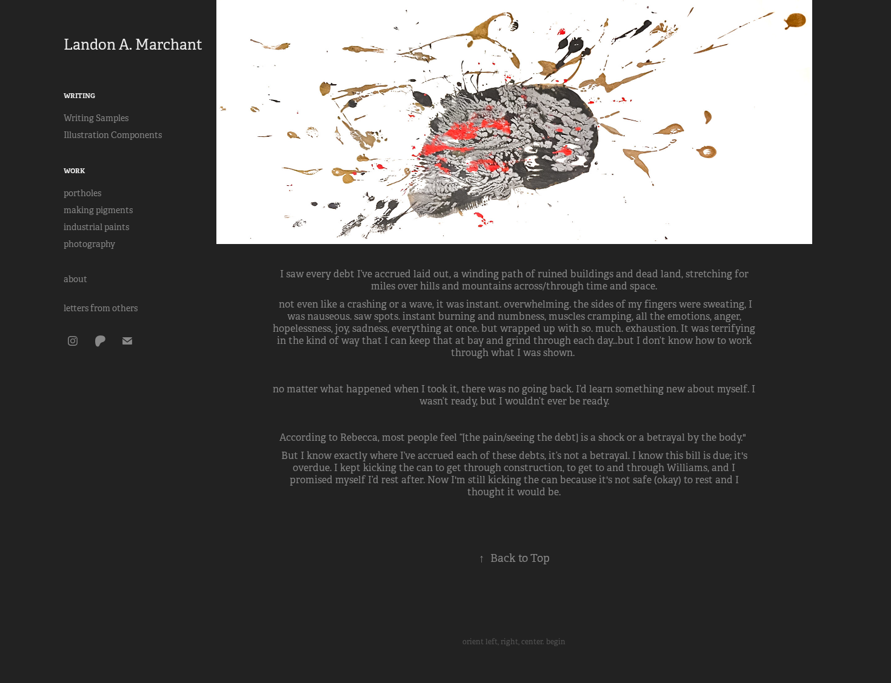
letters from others (101, 308)
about (75, 279)
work (74, 171)
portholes (82, 193)
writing (79, 95)
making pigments (98, 210)
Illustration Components (113, 135)
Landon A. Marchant (133, 45)
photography (89, 244)
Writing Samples (96, 118)
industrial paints (96, 227)
